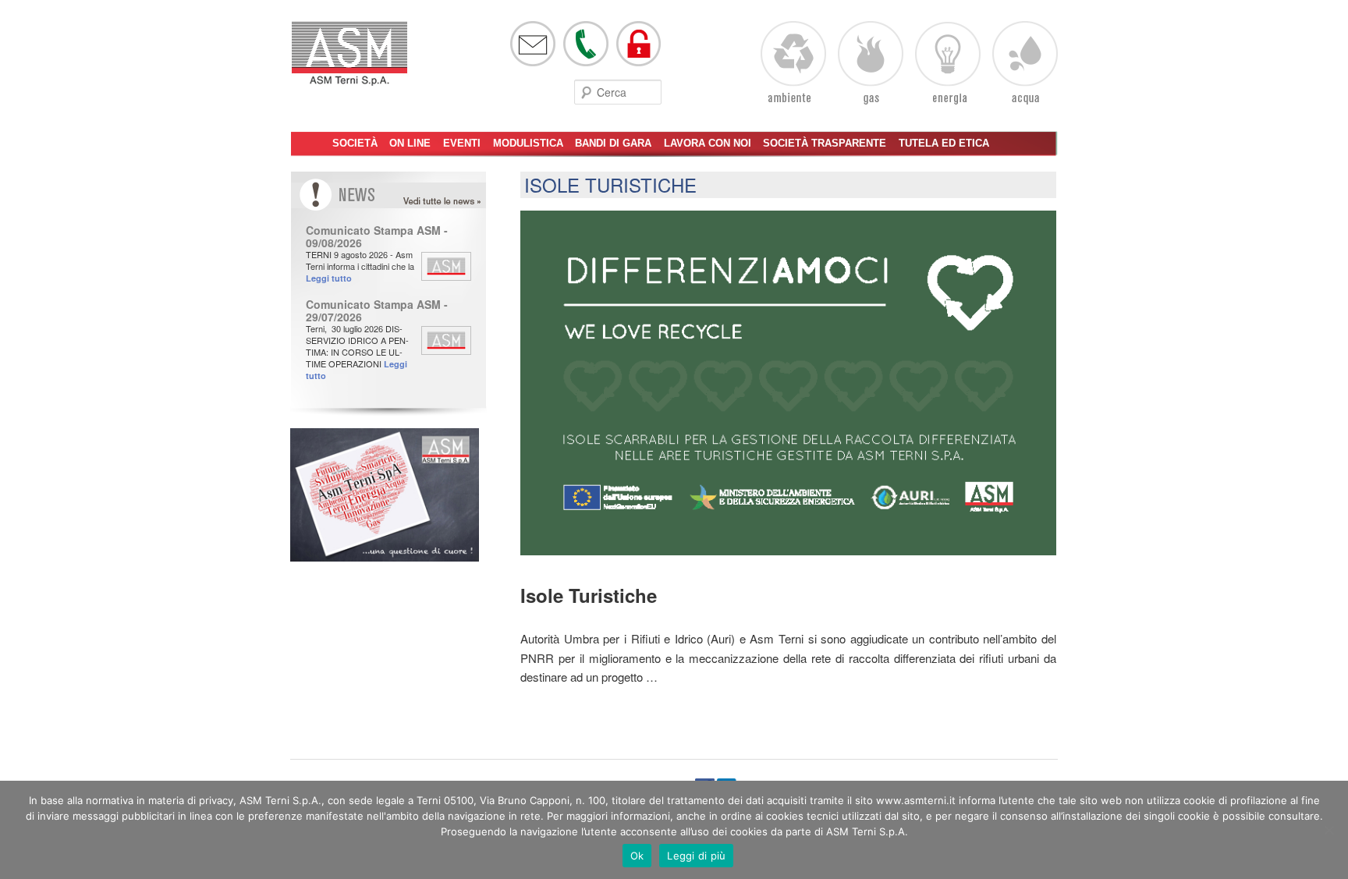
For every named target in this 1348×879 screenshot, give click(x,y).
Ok (637, 855)
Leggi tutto (329, 278)
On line (410, 143)
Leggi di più (696, 855)
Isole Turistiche (610, 184)
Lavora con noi (707, 143)
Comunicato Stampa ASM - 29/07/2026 (377, 310)
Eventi (462, 143)
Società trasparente (824, 143)
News (457, 202)
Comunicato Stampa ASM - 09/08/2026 (377, 236)
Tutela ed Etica (944, 143)
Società (355, 143)
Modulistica (528, 143)
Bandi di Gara (613, 143)
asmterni (349, 60)
